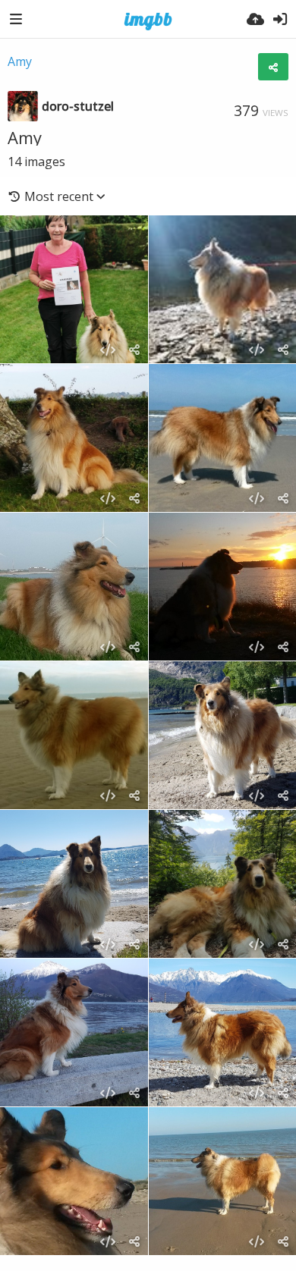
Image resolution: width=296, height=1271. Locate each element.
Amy (20, 61)
